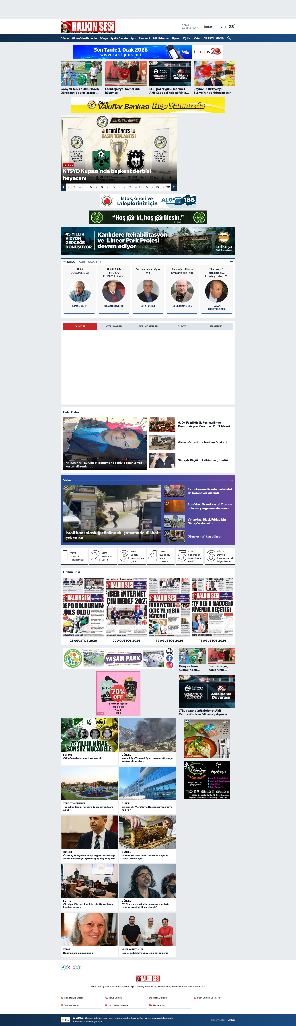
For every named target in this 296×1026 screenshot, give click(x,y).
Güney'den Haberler (84, 38)
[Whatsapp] (79, 967)
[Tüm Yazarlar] (231, 262)
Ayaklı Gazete (119, 38)
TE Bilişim (230, 1020)
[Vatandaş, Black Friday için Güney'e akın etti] (174, 521)
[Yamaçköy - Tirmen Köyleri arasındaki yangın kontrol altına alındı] (147, 735)
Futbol (67, 755)
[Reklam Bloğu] (148, 51)
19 (162, 187)
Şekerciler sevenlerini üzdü (194, 558)
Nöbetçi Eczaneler (73, 998)
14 (135, 187)
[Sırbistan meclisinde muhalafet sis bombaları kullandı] (174, 491)
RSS (67, 1020)
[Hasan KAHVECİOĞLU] (216, 291)
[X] (68, 967)
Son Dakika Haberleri (118, 1005)
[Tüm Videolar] (231, 480)
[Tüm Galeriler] (231, 412)
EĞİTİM (67, 901)
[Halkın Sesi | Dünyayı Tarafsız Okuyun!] (88, 27)
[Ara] (229, 38)
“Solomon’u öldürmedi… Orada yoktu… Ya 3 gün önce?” (216, 273)
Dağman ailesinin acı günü (78, 953)
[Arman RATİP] (79, 291)
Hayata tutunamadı (77, 558)
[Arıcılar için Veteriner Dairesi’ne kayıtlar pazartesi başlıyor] (147, 832)
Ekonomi (144, 38)
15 (140, 187)
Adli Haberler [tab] (148, 326)
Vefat (197, 38)
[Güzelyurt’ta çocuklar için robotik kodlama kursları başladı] (89, 881)
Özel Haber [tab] (114, 326)
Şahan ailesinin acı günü (137, 558)
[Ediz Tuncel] (148, 291)
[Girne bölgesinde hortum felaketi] (162, 442)
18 (157, 187)
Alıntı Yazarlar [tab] (90, 262)
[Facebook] (63, 967)
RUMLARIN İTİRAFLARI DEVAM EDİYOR (114, 273)
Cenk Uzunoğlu (182, 306)
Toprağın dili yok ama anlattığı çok (182, 271)
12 (123, 187)
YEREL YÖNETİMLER (74, 803)
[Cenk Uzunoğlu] (182, 291)
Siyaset (176, 38)
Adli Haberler (160, 38)
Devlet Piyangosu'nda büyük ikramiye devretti (225, 558)
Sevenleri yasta (107, 558)
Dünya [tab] (182, 326)
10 (113, 187)
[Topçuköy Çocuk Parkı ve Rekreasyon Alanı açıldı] (89, 783)
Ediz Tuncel (148, 306)
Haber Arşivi (159, 1005)
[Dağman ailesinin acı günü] (89, 929)
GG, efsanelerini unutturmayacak (82, 758)
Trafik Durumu (160, 998)
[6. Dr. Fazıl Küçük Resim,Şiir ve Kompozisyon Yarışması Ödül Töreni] (162, 424)
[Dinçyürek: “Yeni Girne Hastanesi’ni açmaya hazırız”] (147, 783)
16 (146, 187)
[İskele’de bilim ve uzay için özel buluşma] (147, 929)
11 (118, 187)
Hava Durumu (115, 998)
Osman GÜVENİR (113, 306)
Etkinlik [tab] (216, 326)
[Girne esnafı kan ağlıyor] (174, 536)
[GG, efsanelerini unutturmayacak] (89, 735)
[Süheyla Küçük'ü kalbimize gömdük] (162, 460)
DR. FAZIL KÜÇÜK (214, 38)
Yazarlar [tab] (69, 262)
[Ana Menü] (233, 38)
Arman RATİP (79, 306)
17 (151, 187)
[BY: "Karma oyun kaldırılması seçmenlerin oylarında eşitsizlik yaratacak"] (147, 881)
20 (168, 187)
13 (129, 187)
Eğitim (187, 38)
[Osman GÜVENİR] (113, 291)
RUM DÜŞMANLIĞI (79, 271)
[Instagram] (74, 967)
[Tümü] (231, 572)
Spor (133, 38)
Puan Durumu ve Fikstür (208, 998)
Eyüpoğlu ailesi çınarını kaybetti (164, 558)
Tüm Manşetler (71, 1005)
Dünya (104, 38)
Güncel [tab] (80, 326)
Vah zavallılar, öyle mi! (148, 271)
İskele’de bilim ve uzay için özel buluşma (145, 953)
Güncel (65, 38)
